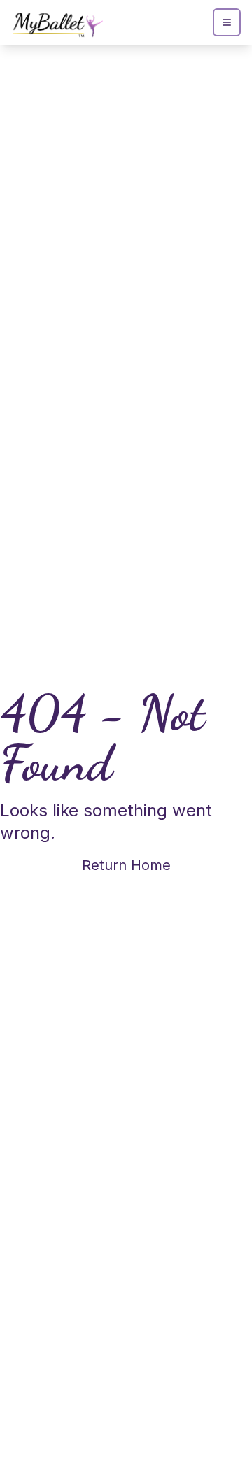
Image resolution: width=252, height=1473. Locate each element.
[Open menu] (227, 22)
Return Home (126, 865)
